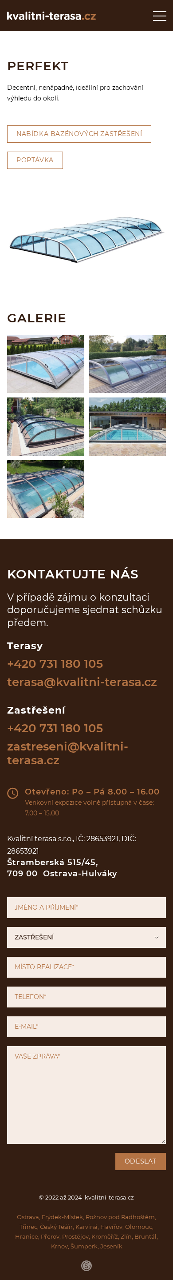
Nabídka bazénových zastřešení (79, 134)
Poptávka (35, 160)
